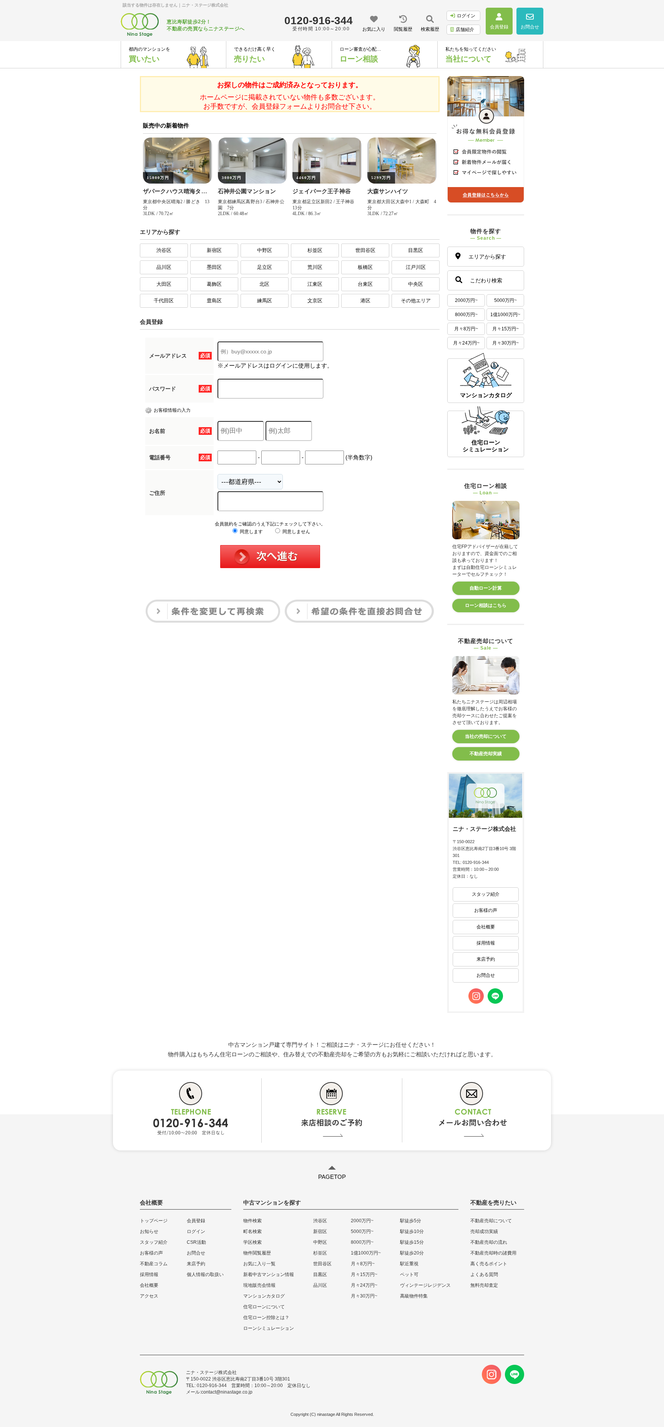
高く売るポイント (488, 1263)
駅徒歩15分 (412, 1242)
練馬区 (264, 300)
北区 (264, 284)
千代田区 (164, 300)
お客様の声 (485, 910)
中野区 (264, 250)
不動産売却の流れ (488, 1242)
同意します (251, 531)
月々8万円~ (466, 328)
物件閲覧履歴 (257, 1253)
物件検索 (252, 1220)
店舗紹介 (465, 29)
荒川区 (314, 267)
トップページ (154, 1220)
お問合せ (485, 975)
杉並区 (314, 250)
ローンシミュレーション (268, 1328)
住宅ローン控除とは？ (266, 1317)
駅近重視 (409, 1263)
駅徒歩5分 (410, 1220)
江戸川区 (416, 267)
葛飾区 (214, 284)
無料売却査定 (484, 1285)
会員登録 (196, 1220)
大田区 (163, 284)
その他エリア (416, 300)
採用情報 (485, 943)
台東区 (365, 284)
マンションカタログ (264, 1296)
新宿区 (214, 250)
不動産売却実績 (486, 753)
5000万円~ (505, 300)
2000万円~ (466, 300)
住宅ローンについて (264, 1306)
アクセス (149, 1296)
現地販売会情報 (259, 1285)
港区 (365, 300)
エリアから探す (487, 257)
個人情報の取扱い (205, 1274)
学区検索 (252, 1242)
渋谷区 (163, 250)
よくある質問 (484, 1274)
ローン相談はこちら (485, 605)
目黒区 (415, 250)
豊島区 (214, 300)
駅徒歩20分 (412, 1253)
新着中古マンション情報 (268, 1274)
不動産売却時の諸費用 (493, 1253)
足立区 (264, 267)
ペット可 (409, 1274)
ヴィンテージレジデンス (425, 1285)
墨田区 (214, 267)
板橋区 (365, 267)
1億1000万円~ (505, 314)
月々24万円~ (466, 343)
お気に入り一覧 (259, 1263)
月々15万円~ (505, 328)
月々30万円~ (505, 343)
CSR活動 (196, 1242)
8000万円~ (466, 314)
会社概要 (485, 927)
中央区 (415, 284)
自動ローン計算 (486, 588)
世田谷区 (365, 250)
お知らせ (149, 1231)
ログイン (466, 15)
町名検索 (252, 1231)
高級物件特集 (414, 1296)
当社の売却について (485, 736)
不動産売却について (491, 1220)
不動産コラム (154, 1263)
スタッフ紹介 (486, 894)
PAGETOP (332, 1176)
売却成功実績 (484, 1231)
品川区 (163, 267)
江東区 (314, 284)
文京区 (314, 300)
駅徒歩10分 (412, 1231)
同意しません (295, 531)
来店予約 (485, 959)
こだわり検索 (486, 280)
